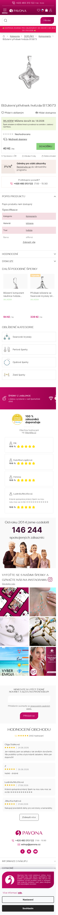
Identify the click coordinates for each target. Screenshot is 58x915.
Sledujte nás (8, 583)
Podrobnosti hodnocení (16, 134)
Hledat (47, 20)
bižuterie (29, 223)
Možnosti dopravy (17, 139)
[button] (15, 315)
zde (20, 892)
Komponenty (31, 216)
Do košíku (45, 146)
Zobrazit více (29, 817)
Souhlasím (28, 908)
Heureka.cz (30, 432)
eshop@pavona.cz (30, 844)
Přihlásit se (29, 715)
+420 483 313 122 (25, 2)
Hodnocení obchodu (29, 729)
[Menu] (4, 11)
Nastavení (28, 899)
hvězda (29, 230)
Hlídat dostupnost (48, 112)
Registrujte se (24, 166)
